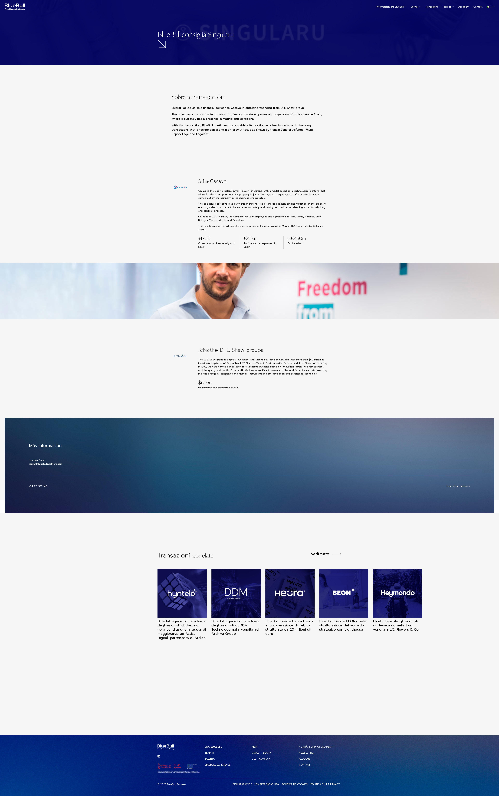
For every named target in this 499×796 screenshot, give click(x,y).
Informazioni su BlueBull (390, 7)
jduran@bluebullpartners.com (45, 464)
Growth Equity (262, 753)
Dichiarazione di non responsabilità (255, 784)
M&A (254, 747)
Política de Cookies (295, 784)
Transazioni (431, 7)
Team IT (446, 7)
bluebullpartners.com (458, 486)
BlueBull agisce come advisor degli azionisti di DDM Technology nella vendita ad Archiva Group (235, 627)
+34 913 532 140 (38, 486)
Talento (210, 759)
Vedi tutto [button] (320, 554)
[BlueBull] (15, 7)
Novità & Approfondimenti (316, 747)
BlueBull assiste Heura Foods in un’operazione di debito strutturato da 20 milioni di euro (289, 627)
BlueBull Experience (217, 765)
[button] (182, 593)
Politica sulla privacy (325, 784)
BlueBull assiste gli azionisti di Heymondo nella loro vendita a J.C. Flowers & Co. (396, 625)
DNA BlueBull (213, 747)
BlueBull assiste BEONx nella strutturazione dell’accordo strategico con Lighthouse (342, 625)
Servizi (414, 7)
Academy (463, 7)
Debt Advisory (261, 759)
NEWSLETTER (306, 753)
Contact (477, 7)
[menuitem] (392, 7)
